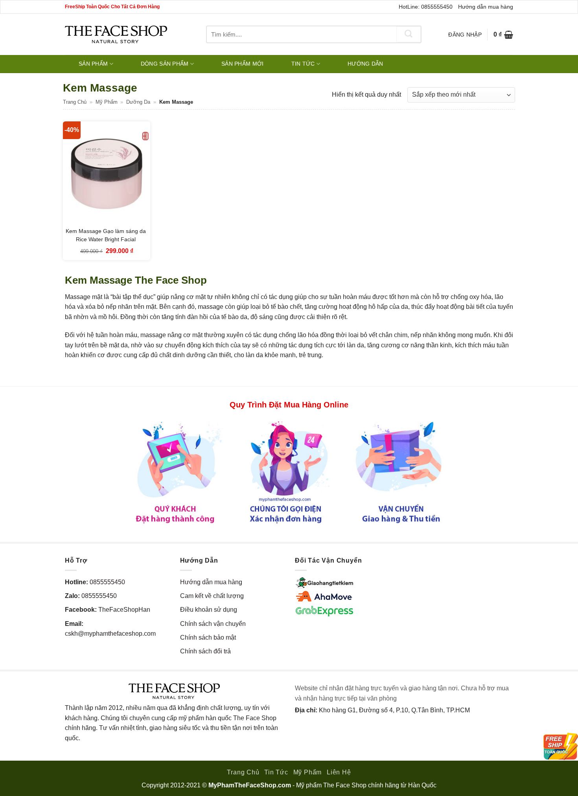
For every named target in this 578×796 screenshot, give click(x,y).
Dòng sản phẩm (165, 64)
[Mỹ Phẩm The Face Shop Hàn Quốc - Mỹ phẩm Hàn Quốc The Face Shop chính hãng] (116, 34)
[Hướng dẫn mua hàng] (289, 472)
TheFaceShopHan (124, 609)
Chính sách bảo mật (208, 637)
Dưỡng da (138, 102)
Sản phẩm (93, 64)
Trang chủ (75, 102)
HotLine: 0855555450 (426, 7)
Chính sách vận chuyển (213, 623)
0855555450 (107, 582)
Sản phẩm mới (242, 64)
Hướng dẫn (365, 64)
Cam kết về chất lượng (212, 595)
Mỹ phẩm (107, 102)
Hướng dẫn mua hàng (485, 7)
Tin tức (303, 64)
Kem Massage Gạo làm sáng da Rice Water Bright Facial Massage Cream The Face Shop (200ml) (105, 244)
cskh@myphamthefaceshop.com (110, 633)
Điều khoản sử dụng (208, 609)
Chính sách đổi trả (205, 651)
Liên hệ (339, 772)
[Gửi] (408, 34)
